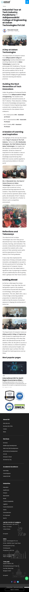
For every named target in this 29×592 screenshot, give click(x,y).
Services (5, 443)
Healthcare (6, 490)
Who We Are (6, 423)
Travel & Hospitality (8, 501)
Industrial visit (6, 476)
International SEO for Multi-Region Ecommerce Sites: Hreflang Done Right (13, 379)
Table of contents (14, 589)
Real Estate (6, 495)
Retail (4, 498)
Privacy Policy (10, 587)
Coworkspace (7, 473)
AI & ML (5, 454)
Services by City (7, 459)
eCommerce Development (10, 451)
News (4, 6)
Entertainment (7, 512)
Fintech (5, 493)
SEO (4, 375)
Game (4, 509)
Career (5, 429)
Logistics (5, 504)
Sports (5, 518)
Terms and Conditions (18, 587)
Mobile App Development (10, 445)
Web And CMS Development (10, 448)
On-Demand (6, 515)
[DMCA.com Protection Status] (20, 406)
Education (5, 487)
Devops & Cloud (7, 457)
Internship (5, 470)
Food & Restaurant (8, 507)
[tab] (13, 392)
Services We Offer (8, 426)
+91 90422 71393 (10, 555)
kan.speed (5, 533)
